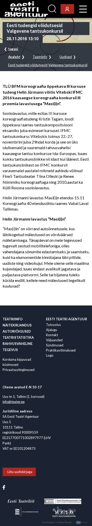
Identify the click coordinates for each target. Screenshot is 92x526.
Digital (82, 522)
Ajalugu (51, 330)
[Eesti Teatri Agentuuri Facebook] (4, 487)
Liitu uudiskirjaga (19, 472)
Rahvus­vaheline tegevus (17, 347)
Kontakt (52, 335)
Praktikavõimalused (61, 350)
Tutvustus (53, 325)
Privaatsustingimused (18, 370)
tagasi (13, 49)
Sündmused (54, 345)
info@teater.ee (14, 402)
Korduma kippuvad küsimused (17, 362)
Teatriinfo (40, 57)
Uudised (66, 57)
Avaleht (14, 57)
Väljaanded (54, 340)
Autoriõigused (17, 331)
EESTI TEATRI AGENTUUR (66, 319)
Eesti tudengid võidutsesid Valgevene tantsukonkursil (47, 65)
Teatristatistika (18, 337)
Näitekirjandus (17, 325)
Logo (49, 355)
